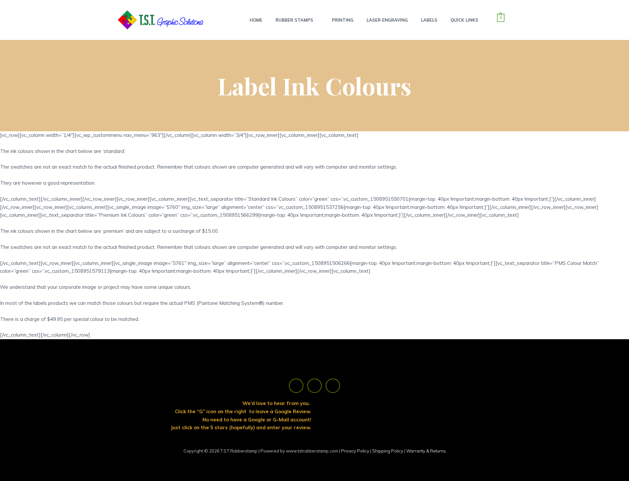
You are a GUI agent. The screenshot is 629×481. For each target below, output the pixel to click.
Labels (429, 20)
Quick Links (464, 20)
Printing (342, 20)
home (256, 20)
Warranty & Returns (426, 450)
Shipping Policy (388, 450)
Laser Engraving (387, 20)
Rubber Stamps (294, 20)
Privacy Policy (355, 450)
